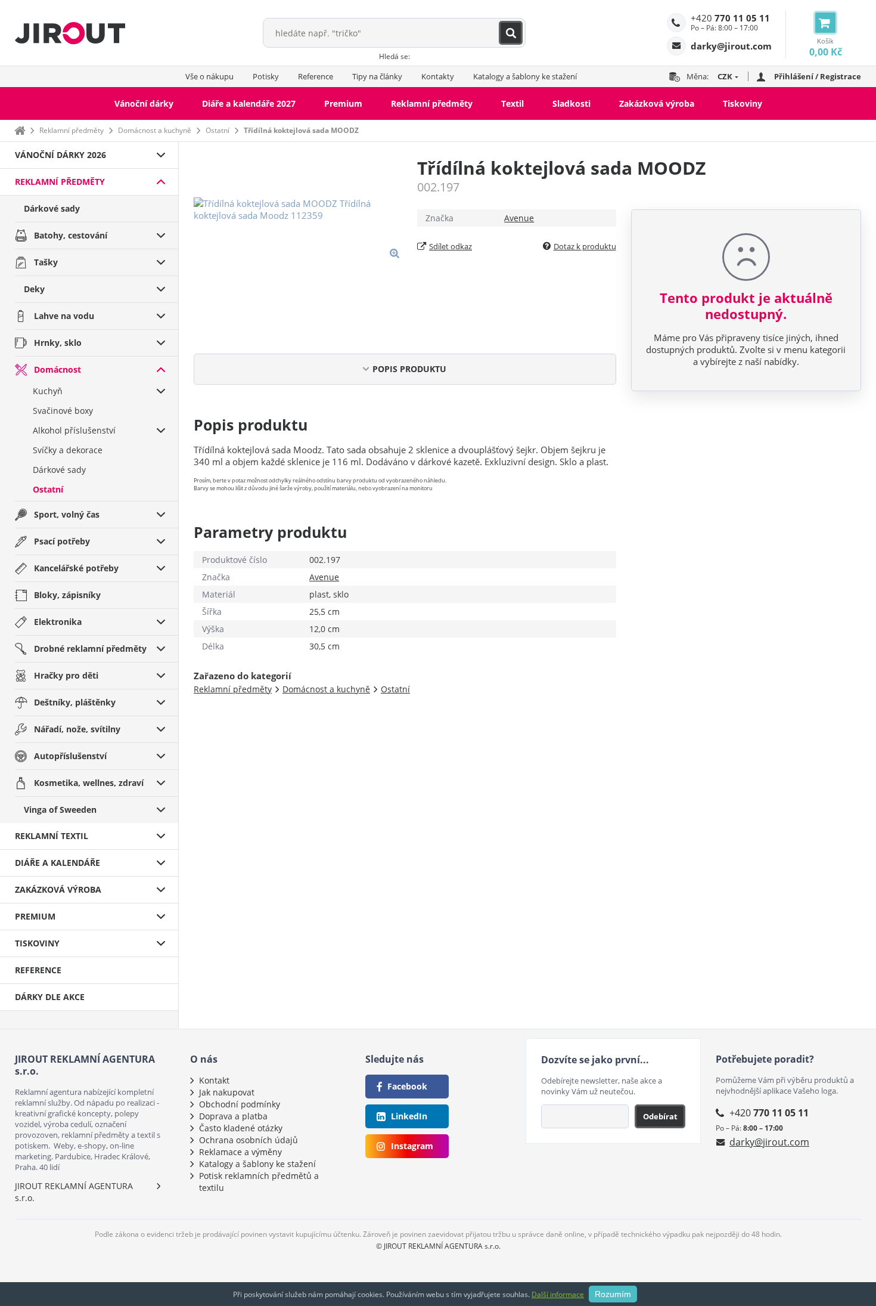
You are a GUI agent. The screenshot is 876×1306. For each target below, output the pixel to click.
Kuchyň (48, 391)
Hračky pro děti (66, 675)
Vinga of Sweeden (60, 809)
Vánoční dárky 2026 (60, 154)
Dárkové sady (52, 208)
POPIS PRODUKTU (409, 369)
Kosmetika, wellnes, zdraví (89, 782)
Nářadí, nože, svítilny (77, 729)
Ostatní (217, 130)
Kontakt (214, 1080)
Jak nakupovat (226, 1092)
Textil (512, 103)
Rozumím (613, 1294)
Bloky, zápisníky (67, 595)
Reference (315, 76)
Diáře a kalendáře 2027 (249, 103)
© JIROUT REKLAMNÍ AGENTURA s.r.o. (438, 1246)
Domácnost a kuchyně (154, 130)
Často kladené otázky (240, 1128)
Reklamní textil (51, 835)
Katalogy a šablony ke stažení (525, 76)
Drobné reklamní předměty (90, 648)
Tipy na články (377, 76)
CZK (724, 76)
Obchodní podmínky (239, 1104)
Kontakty (437, 76)
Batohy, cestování (70, 235)
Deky (34, 289)
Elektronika (58, 621)
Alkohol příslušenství (74, 430)
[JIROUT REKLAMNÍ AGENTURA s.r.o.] (70, 33)
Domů (19, 130)
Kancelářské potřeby (76, 568)
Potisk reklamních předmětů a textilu (259, 1181)
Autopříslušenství (70, 756)
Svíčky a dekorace (67, 450)
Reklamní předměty (432, 103)
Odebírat (660, 1116)
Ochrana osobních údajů (248, 1140)
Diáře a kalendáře (57, 862)
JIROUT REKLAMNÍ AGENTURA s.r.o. (74, 1191)
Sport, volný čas (67, 514)
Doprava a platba (233, 1116)
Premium (343, 103)
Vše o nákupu (209, 76)
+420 (730, 18)
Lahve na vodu (64, 315)
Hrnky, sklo (58, 342)
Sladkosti (571, 103)
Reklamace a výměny (240, 1152)
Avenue (519, 218)
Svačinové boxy (63, 410)
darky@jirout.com (769, 1142)
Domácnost (57, 369)
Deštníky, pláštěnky (75, 702)
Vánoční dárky (143, 103)
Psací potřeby (62, 541)
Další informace (558, 1294)
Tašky (46, 262)
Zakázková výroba (656, 103)
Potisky (266, 76)
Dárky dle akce (50, 996)
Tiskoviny (742, 103)
